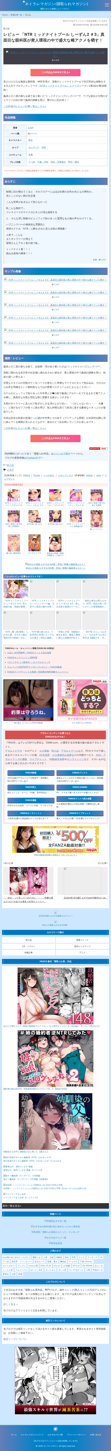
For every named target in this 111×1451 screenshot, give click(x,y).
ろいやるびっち (76, 1270)
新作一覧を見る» (12, 1205)
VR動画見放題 (56, 759)
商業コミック (82, 940)
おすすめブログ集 (55, 1434)
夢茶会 (6, 1274)
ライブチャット (38, 759)
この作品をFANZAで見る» (55, 72)
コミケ (82, 1257)
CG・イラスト (28, 946)
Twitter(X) (32, 457)
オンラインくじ (75, 759)
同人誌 (55, 750)
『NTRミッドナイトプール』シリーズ (58, 85)
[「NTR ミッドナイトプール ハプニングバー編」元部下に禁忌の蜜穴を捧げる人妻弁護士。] (42, 589)
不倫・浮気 (42, 162)
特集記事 (29, 952)
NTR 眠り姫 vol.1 (55, 524)
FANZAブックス (79, 772)
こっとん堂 (8, 1270)
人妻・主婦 (48, 1257)
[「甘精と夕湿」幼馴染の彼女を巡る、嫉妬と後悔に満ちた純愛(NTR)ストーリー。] (68, 620)
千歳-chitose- (86, 1261)
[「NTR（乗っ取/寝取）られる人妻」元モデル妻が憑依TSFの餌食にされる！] (15, 620)
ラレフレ (22, 1265)
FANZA (26, 475)
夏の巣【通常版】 (13, 553)
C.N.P (56, 60)
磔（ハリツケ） (96, 529)
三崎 (88, 1270)
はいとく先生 (36, 1270)
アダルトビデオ (13, 750)
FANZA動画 (30, 772)
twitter (89, 475)
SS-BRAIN (87, 1265)
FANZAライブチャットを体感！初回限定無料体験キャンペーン (37, 671)
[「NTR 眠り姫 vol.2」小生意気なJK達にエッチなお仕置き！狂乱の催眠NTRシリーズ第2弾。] (42, 620)
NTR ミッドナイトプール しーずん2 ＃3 (34, 504)
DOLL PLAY (45, 1265)
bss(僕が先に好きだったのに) (16, 1257)
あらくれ (99, 1265)
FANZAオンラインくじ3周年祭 (22, 657)
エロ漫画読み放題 (62, 755)
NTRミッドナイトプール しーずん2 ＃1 (76, 504)
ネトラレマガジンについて (32, 1434)
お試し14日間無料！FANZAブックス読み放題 (29, 652)
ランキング (92, 1257)
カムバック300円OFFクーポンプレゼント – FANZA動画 (34, 667)
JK (101, 1257)
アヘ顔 (31, 162)
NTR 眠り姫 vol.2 (34, 524)
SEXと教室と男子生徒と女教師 (96, 504)
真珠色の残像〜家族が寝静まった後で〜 (55, 554)
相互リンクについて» (15, 1339)
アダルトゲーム (69, 750)
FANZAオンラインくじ (31, 813)
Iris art (57, 1265)
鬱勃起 (63, 1261)
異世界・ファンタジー (22, 1261)
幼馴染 (59, 1257)
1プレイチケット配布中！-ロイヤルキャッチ (28, 662)
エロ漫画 (44, 750)
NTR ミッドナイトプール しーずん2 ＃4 (14, 504)
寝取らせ (36, 1257)
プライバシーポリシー (76, 1434)
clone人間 (33, 1265)
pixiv (98, 475)
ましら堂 (62, 1270)
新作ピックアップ (82, 946)
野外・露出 (73, 162)
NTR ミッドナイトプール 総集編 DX (76, 525)
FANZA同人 (30, 787)
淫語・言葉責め (58, 162)
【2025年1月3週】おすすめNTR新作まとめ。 (85, 897)
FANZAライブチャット (80, 813)
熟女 (30, 140)
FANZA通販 (30, 800)
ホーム (14, 1434)
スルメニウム (22, 1270)
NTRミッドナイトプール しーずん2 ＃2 (55, 504)
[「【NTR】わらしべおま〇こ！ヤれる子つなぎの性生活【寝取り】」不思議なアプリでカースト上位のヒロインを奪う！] (95, 620)
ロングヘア (33, 147)
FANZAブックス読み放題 (80, 798)
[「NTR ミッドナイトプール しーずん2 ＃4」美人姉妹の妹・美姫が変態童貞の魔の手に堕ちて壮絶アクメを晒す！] (15, 589)
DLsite (37, 475)
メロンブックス (65, 475)
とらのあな (49, 475)
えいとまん (50, 1270)
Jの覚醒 (66, 1265)
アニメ (82, 952)
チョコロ (73, 1261)
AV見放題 (44, 755)
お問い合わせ (95, 1434)
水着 (30, 154)
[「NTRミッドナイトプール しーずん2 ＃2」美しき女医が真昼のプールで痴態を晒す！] (68, 589)
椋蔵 (20, 1274)
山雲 (14, 1274)
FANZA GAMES (80, 787)
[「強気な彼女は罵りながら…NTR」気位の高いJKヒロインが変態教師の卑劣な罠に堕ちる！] (95, 589)
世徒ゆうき (98, 1270)
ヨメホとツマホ (34, 553)
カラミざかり (9, 1265)
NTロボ (76, 1265)
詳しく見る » (10, 1304)
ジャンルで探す (62, 453)
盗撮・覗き (52, 1261)
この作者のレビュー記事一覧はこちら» (24, 106)
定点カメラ (40, 1261)
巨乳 (44, 147)
